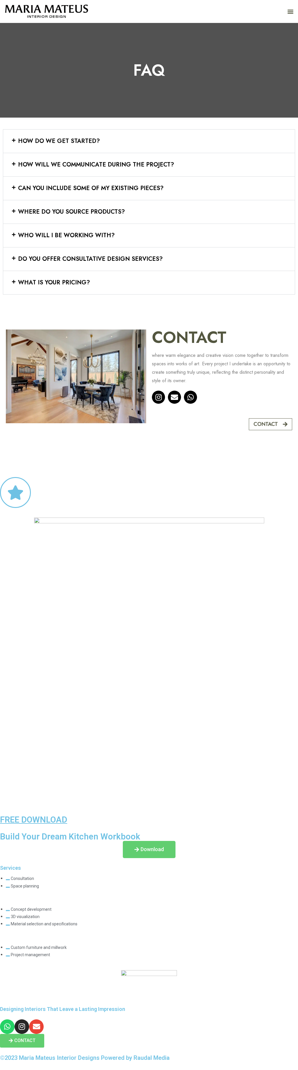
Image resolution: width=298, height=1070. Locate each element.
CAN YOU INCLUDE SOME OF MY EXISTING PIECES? (91, 188)
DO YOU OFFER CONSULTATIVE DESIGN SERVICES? (90, 259)
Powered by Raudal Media (135, 1057)
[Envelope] (174, 397)
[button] (290, 11)
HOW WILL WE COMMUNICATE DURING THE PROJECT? (96, 164)
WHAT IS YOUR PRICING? (54, 282)
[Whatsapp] (190, 397)
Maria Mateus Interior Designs (59, 1057)
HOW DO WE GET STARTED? (59, 141)
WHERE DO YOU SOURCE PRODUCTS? (71, 212)
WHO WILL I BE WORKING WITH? (66, 235)
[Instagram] (158, 397)
